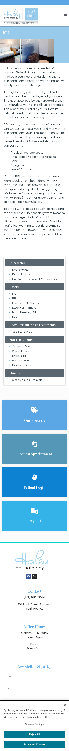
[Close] (65, 705)
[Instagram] (34, 576)
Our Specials (34, 420)
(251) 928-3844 (34, 597)
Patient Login (34, 487)
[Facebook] (28, 576)
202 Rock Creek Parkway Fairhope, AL (34, 606)
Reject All (34, 734)
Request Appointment (34, 453)
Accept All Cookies (34, 744)
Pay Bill (34, 521)
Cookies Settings (34, 724)
